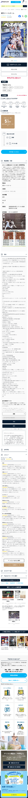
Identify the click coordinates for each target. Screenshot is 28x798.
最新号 (4, 87)
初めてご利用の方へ (14, 680)
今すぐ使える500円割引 (21, 95)
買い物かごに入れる (14, 151)
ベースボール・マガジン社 (6, 15)
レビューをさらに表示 (15, 560)
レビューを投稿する (13, 565)
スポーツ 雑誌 (7, 9)
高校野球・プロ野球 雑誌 (15, 9)
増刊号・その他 (6, 90)
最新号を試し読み (15, 64)
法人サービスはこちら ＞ (7, 683)
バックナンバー (18, 87)
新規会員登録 (14, 675)
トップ (2, 9)
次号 (10, 87)
